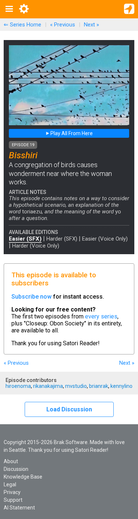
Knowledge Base (23, 477)
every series (101, 316)
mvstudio (76, 386)
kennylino (121, 386)
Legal (10, 484)
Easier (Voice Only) (105, 238)
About (11, 461)
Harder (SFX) (61, 238)
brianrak (98, 386)
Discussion (16, 469)
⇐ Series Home (22, 24)
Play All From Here (71, 133)
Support (13, 500)
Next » (91, 24)
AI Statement (19, 508)
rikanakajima (48, 386)
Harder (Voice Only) (35, 245)
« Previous (62, 24)
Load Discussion (69, 409)
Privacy (12, 492)
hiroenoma (18, 386)
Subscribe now (31, 296)
